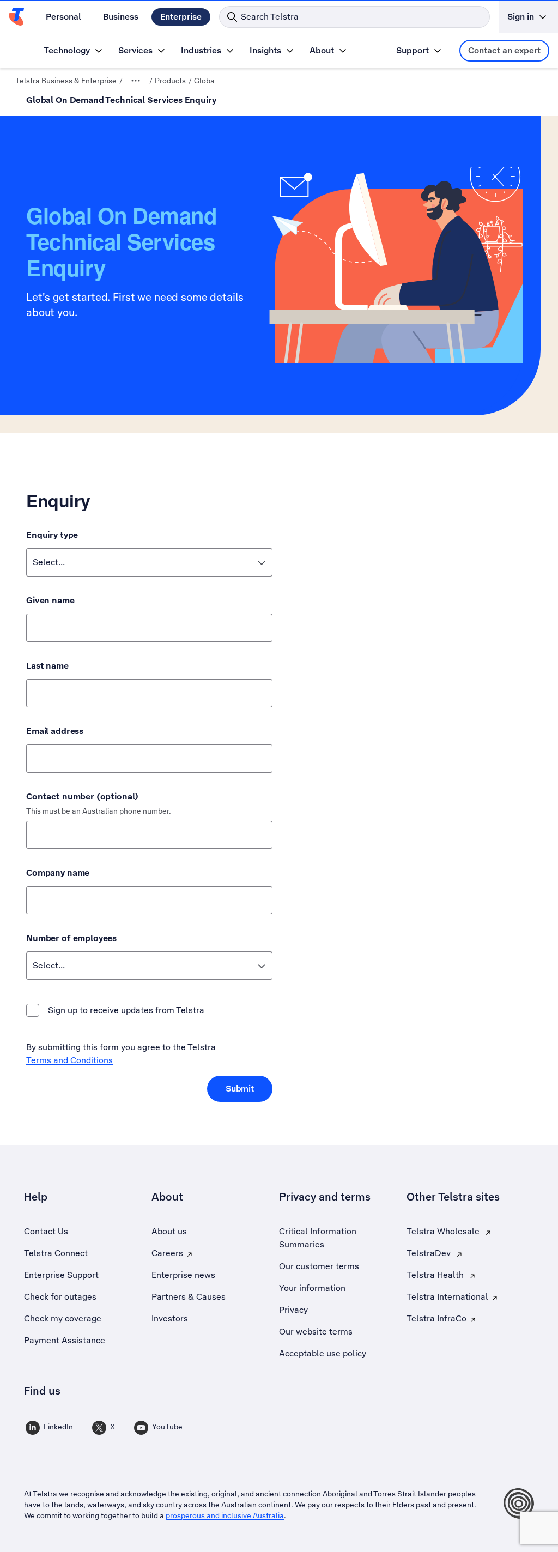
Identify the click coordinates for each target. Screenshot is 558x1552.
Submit (240, 1088)
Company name (57, 872)
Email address (54, 731)
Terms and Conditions (69, 1060)
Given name (50, 600)
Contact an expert (504, 50)
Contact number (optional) (82, 796)
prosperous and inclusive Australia (225, 1515)
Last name (47, 665)
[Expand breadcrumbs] (136, 81)
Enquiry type (52, 535)
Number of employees (71, 938)
